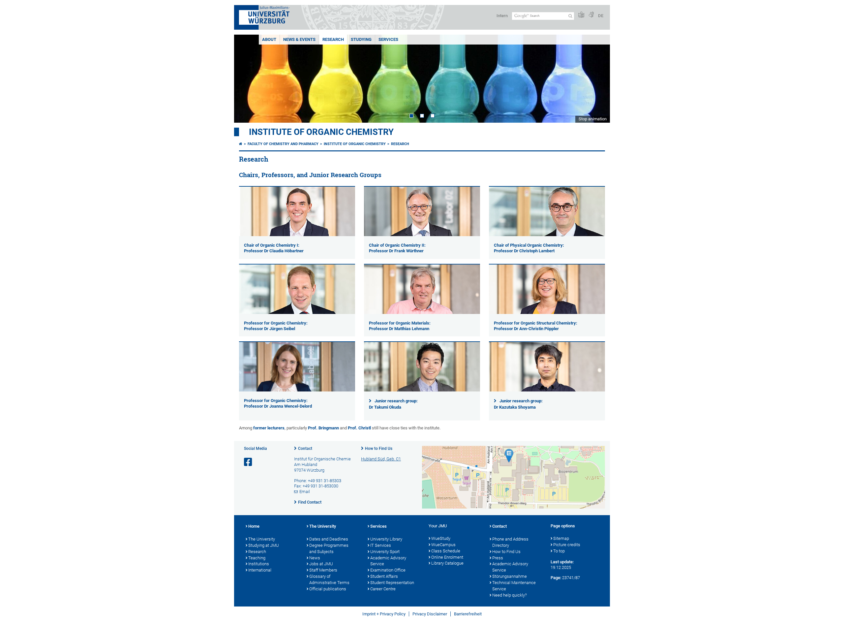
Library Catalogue (447, 563)
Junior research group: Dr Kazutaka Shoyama (518, 404)
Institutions (258, 563)
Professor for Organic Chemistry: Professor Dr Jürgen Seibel (276, 326)
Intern (502, 15)
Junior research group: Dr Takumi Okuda (393, 404)
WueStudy (440, 538)
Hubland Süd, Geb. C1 (381, 458)
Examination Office (388, 570)
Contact (305, 448)
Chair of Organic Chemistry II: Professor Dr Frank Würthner (397, 248)
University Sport (385, 551)
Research (333, 39)
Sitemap (561, 538)
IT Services (380, 545)
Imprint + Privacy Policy (384, 613)
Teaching (256, 557)
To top (559, 550)
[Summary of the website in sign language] (591, 15)
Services (388, 39)
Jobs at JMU (321, 563)
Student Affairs (384, 576)
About (269, 39)
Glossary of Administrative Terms (329, 579)
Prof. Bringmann (323, 427)
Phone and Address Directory (510, 542)
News (314, 557)
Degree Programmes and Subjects (328, 548)
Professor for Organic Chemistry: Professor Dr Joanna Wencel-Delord (278, 403)
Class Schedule (445, 550)
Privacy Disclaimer (429, 613)
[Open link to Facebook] (248, 462)
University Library (386, 539)
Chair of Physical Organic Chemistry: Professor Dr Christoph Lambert (529, 248)
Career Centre (383, 588)
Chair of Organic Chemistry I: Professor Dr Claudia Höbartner (274, 248)
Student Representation (392, 582)
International (259, 570)
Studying (361, 39)
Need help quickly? (509, 595)
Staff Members (323, 570)
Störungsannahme (509, 576)
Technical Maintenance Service (514, 585)
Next (598, 78)
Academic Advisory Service (388, 561)
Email (304, 491)
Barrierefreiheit (468, 613)
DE (600, 15)
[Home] (240, 144)
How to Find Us (378, 448)
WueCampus (443, 544)
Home (253, 526)
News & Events (299, 39)
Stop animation (593, 118)
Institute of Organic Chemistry (321, 132)
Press (497, 557)
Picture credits (566, 544)
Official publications (327, 588)
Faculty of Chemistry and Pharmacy (283, 144)
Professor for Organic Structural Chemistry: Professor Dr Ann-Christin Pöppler (535, 326)
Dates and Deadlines (328, 539)
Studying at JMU (263, 545)
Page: (556, 577)
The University (261, 539)
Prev (245, 78)
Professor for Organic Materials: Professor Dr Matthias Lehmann (400, 326)
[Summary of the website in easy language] (581, 15)
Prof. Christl (359, 427)
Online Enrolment (447, 557)
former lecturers (269, 427)
